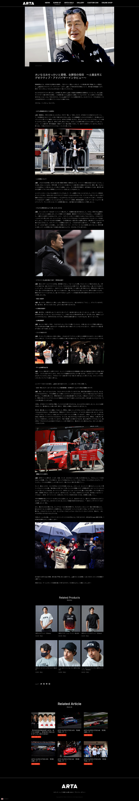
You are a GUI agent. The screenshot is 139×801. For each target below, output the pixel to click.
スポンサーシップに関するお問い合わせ (63, 792)
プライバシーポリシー (80, 792)
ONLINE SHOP (107, 3)
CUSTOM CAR (92, 3)
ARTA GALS (69, 3)
